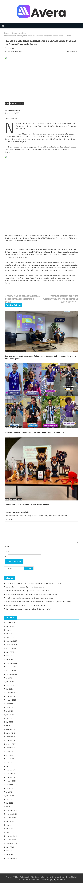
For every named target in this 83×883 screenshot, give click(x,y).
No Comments (72, 51)
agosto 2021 (10, 788)
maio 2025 (10, 655)
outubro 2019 (11, 839)
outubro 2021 (11, 781)
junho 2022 (10, 758)
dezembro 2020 (11, 810)
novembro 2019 (11, 836)
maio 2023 (10, 718)
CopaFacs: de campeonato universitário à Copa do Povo (27, 504)
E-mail (8, 551)
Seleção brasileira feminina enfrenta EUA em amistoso (25, 605)
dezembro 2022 (11, 736)
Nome (7, 546)
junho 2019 (10, 847)
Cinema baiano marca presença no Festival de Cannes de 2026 (28, 609)
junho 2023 (10, 714)
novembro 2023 (11, 696)
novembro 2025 (11, 644)
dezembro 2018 (11, 858)
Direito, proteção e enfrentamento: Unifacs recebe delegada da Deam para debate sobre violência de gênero (40, 357)
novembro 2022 (11, 740)
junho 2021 (10, 795)
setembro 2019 (11, 843)
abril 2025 (9, 659)
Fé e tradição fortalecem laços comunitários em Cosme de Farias (29, 598)
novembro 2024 (11, 666)
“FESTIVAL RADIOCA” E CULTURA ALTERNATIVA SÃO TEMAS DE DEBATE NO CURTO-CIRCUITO (60, 299)
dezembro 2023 (11, 692)
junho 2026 (10, 626)
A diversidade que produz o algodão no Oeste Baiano (25, 587)
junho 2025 (10, 652)
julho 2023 (9, 711)
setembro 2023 (11, 703)
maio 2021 (10, 799)
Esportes (13, 427)
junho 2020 (10, 821)
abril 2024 (9, 689)
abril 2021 (9, 803)
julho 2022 (9, 755)
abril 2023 (9, 722)
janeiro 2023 (10, 733)
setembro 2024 (11, 674)
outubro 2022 (11, 744)
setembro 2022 (11, 747)
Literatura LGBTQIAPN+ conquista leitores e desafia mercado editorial (31, 594)
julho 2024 (9, 678)
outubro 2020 (11, 817)
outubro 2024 (11, 670)
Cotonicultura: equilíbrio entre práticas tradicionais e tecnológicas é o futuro (33, 583)
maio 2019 (10, 850)
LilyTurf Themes (59, 879)
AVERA (7, 104)
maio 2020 (10, 825)
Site (6, 556)
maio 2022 (10, 762)
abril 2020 (9, 828)
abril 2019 (9, 854)
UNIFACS (21, 104)
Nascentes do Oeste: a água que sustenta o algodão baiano (27, 590)
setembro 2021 (11, 784)
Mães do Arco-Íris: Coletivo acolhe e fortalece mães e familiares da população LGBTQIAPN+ (39, 601)
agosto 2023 (10, 707)
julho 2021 (9, 792)
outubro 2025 (11, 648)
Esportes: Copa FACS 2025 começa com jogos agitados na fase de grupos (34, 432)
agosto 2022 (10, 751)
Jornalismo (13, 104)
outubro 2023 (11, 700)
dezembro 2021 (11, 773)
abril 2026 (9, 633)
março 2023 (10, 725)
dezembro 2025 (11, 641)
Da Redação (11, 48)
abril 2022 (9, 766)
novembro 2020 (11, 814)
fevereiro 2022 (11, 770)
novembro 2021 (11, 777)
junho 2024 (10, 681)
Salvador (16, 351)
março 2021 (10, 806)
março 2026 (10, 637)
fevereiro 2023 (11, 729)
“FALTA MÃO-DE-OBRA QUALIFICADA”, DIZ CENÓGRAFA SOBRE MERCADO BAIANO (22, 299)
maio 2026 (10, 630)
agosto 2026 (10, 622)
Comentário (9, 519)
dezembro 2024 (11, 663)
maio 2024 (10, 685)
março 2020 (10, 832)
